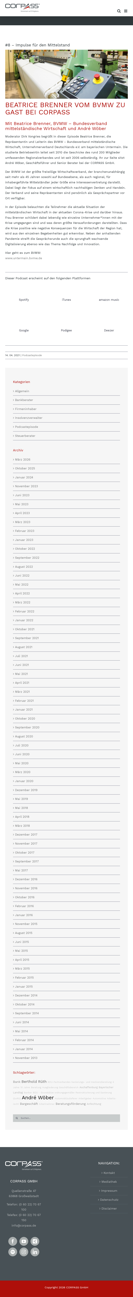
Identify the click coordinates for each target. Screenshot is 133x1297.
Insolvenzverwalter (28, 418)
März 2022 (22, 602)
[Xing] (34, 1241)
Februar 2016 (24, 906)
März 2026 (22, 459)
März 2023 (22, 522)
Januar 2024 (24, 477)
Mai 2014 (21, 1031)
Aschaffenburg (88, 1087)
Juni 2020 (22, 754)
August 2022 (24, 566)
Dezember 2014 (26, 995)
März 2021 (22, 691)
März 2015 (22, 968)
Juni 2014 (22, 1022)
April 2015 (22, 959)
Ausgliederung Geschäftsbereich (60, 1087)
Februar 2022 (24, 611)
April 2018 (22, 816)
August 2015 (23, 933)
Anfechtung (94, 1104)
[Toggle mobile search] (119, 11)
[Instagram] (23, 1251)
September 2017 (27, 861)
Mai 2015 (21, 950)
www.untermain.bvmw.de (23, 258)
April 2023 (22, 513)
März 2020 (22, 772)
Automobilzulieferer (66, 1098)
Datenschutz (109, 1199)
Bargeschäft (29, 1104)
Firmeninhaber (26, 409)
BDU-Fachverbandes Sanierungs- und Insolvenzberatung (80, 1082)
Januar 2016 (24, 915)
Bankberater (24, 400)
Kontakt (109, 1173)
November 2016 (26, 888)
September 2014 (27, 1013)
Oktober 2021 (24, 629)
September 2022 (27, 557)
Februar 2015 (24, 977)
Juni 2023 (22, 495)
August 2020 (24, 736)
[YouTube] (23, 1241)
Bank (16, 1082)
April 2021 (22, 682)
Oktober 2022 (25, 548)
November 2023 (26, 486)
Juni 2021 (22, 665)
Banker (28, 1092)
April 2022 (22, 593)
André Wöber (38, 1097)
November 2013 (26, 1058)
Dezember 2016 (26, 879)
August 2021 (23, 647)
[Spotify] (12, 1251)
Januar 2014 (24, 1049)
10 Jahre (25, 1087)
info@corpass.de (24, 1225)
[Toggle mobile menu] (126, 11)
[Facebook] (12, 1241)
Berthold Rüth (34, 1081)
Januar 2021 (24, 709)
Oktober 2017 (24, 852)
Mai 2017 (21, 870)
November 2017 (26, 843)
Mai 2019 (21, 799)
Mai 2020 (22, 763)
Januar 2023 (24, 540)
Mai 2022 (21, 584)
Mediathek (109, 1181)
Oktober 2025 (25, 468)
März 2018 (22, 825)
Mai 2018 (21, 808)
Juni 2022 (22, 575)
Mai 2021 (21, 674)
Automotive (99, 1098)
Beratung (36, 1087)
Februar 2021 (24, 700)
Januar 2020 (24, 781)
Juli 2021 (21, 656)
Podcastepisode (32, 355)
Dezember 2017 (26, 834)
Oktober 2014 (24, 1004)
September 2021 (27, 638)
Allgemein (22, 391)
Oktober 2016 (24, 897)
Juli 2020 (22, 745)
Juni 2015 (22, 942)
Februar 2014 (24, 1040)
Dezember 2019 (26, 790)
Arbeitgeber (85, 1098)
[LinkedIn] (34, 1251)
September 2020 (27, 727)
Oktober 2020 (25, 718)
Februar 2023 (24, 531)
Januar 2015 (24, 986)
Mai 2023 (21, 504)
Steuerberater (25, 436)
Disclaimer (109, 1208)
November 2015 (26, 924)
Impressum (109, 1190)
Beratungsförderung (71, 1104)
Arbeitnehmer (47, 1104)
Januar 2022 (24, 620)
